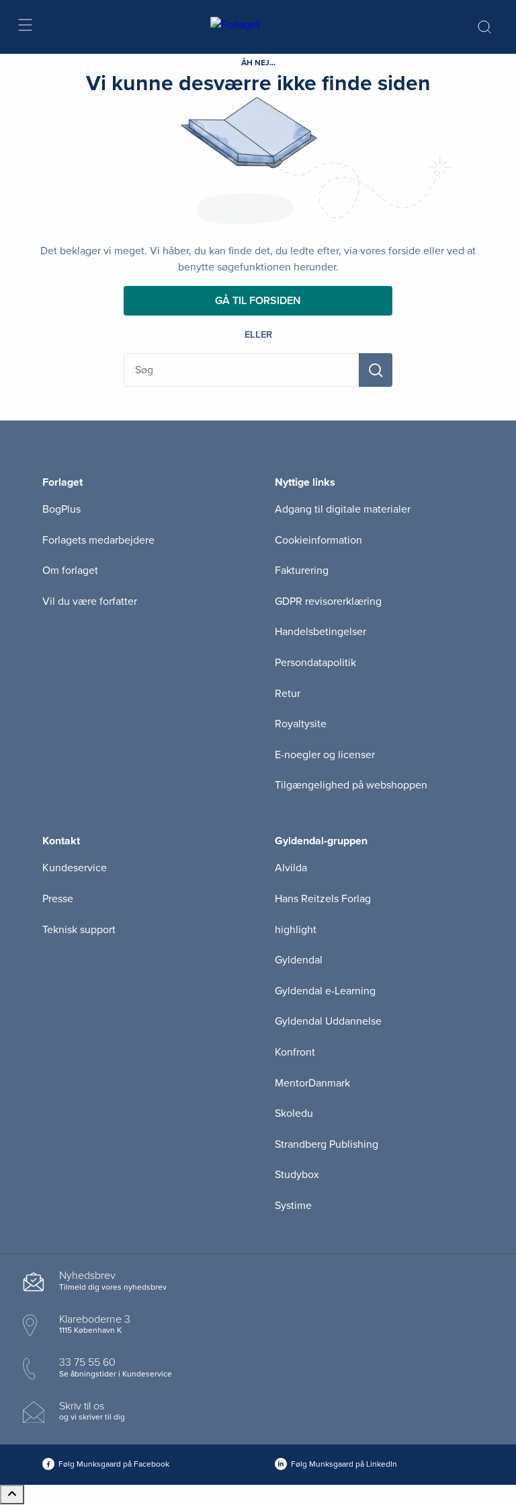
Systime (293, 1205)
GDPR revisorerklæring (328, 601)
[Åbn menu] (24, 27)
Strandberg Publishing (326, 1144)
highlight (295, 930)
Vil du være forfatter (89, 601)
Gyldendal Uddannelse (328, 1021)
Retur (287, 693)
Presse (57, 899)
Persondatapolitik (315, 662)
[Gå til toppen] (12, 1494)
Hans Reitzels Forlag (323, 899)
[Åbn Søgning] (484, 27)
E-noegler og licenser (325, 755)
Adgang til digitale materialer (343, 509)
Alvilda (291, 868)
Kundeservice (74, 868)
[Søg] (375, 370)
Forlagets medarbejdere (98, 540)
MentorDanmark (312, 1083)
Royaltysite (301, 724)
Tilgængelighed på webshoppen (351, 785)
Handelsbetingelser (320, 631)
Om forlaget (70, 570)
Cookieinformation (318, 540)
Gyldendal (298, 960)
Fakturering (302, 570)
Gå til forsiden (258, 300)
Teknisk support (79, 930)
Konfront (295, 1052)
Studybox (297, 1174)
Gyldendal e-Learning (325, 991)
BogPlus (61, 509)
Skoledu (294, 1113)
